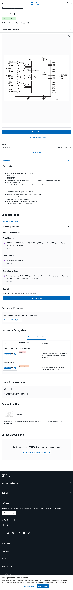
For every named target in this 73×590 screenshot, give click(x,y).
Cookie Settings (6, 574)
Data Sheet (38, 132)
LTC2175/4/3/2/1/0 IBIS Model (17, 394)
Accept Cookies (43, 586)
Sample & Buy (36, 152)
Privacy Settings (7, 566)
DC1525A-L (19, 414)
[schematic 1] (36, 78)
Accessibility (5, 551)
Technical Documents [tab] (12, 221)
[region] (36, 582)
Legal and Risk (6, 543)
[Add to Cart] (15, 354)
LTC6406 (7, 368)
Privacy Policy (6, 558)
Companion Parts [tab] (35, 337)
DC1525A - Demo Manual (15, 260)
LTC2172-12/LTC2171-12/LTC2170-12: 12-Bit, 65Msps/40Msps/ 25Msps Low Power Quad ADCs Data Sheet (36, 244)
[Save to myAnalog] (12, 354)
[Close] (70, 578)
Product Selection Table (38, 137)
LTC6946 (7, 354)
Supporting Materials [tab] (11, 227)
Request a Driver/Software (12, 320)
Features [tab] (6, 161)
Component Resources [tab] (12, 232)
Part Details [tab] (7, 166)
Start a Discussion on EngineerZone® (35, 452)
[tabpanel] (36, 188)
